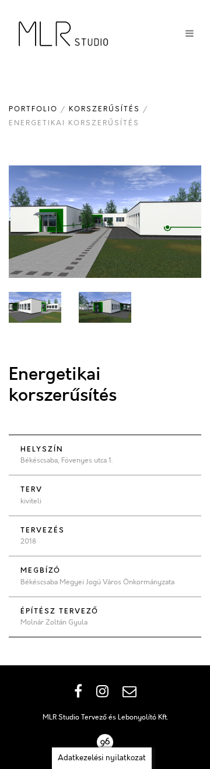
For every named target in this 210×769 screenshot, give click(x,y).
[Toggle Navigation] (189, 33)
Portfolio (33, 109)
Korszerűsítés (104, 109)
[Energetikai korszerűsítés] (105, 221)
